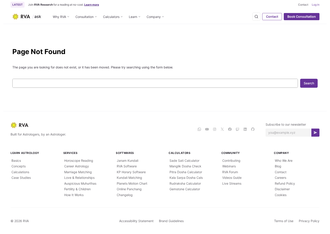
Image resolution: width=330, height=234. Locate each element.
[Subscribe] (315, 133)
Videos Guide (232, 177)
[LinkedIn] (245, 129)
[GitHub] (253, 129)
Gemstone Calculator (184, 189)
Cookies (280, 195)
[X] (222, 129)
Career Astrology (76, 166)
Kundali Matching (129, 177)
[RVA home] (21, 16)
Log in (315, 4)
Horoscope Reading (78, 160)
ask (37, 16)
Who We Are (284, 160)
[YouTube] (207, 129)
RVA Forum (230, 172)
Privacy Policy (309, 221)
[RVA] (100, 125)
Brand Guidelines (171, 221)
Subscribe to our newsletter (286, 124)
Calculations (20, 172)
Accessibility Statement (136, 221)
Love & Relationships (79, 177)
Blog (278, 166)
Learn (133, 17)
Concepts (18, 166)
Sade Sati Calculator (184, 160)
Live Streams (231, 183)
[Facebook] (230, 129)
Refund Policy (285, 183)
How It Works (74, 195)
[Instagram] (215, 129)
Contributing (231, 160)
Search (309, 83)
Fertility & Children (77, 189)
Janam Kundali (127, 160)
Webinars (229, 166)
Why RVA (59, 17)
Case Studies (21, 177)
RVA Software (127, 166)
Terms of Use (283, 221)
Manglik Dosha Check (185, 166)
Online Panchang (129, 189)
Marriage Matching (78, 172)
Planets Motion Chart (132, 183)
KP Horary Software (131, 172)
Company (154, 17)
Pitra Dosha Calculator (185, 172)
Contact (272, 16)
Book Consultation (301, 16)
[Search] (256, 17)
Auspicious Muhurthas (80, 183)
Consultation (84, 17)
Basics (16, 160)
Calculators (111, 17)
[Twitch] (237, 129)
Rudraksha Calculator (185, 183)
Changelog (125, 195)
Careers (280, 177)
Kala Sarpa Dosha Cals (186, 177)
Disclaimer (282, 189)
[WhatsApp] (199, 129)
